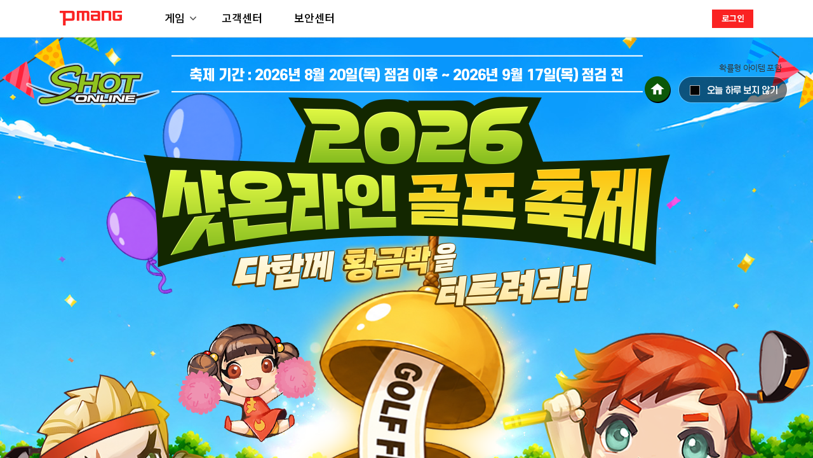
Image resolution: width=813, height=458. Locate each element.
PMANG (91, 18)
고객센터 (242, 17)
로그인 (733, 18)
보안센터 (314, 17)
